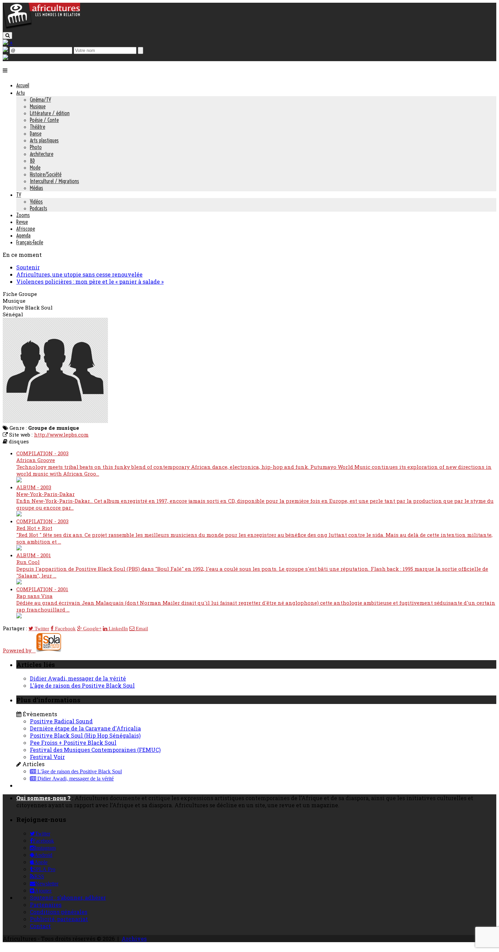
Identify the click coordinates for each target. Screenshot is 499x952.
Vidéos (36, 201)
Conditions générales (58, 911)
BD (32, 160)
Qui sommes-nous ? (43, 797)
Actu (20, 92)
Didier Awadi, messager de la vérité (78, 678)
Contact (40, 926)
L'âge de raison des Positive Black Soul (82, 685)
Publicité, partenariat (59, 918)
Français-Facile (29, 242)
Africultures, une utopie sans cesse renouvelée (79, 274)
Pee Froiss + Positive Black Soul (73, 742)
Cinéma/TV (40, 99)
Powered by (19, 650)
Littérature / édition (50, 113)
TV (18, 194)
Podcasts (38, 208)
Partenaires (45, 904)
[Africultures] (41, 27)
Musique (37, 106)
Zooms (23, 215)
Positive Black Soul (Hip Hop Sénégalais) (85, 735)
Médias (36, 187)
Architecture (41, 154)
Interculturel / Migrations (54, 181)
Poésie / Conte (44, 120)
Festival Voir (47, 756)
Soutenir (28, 267)
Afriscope (25, 228)
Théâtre (37, 126)
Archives (134, 938)
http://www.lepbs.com (61, 434)
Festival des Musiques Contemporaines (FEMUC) (95, 749)
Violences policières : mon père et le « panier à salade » (90, 281)
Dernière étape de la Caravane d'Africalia (85, 728)
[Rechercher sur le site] (7, 35)
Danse (35, 133)
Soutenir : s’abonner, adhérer (68, 897)
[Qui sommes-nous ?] (5, 57)
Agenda (23, 235)
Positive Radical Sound (61, 721)
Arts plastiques (44, 140)
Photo (36, 147)
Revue (22, 221)
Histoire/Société (45, 174)
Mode (35, 167)
